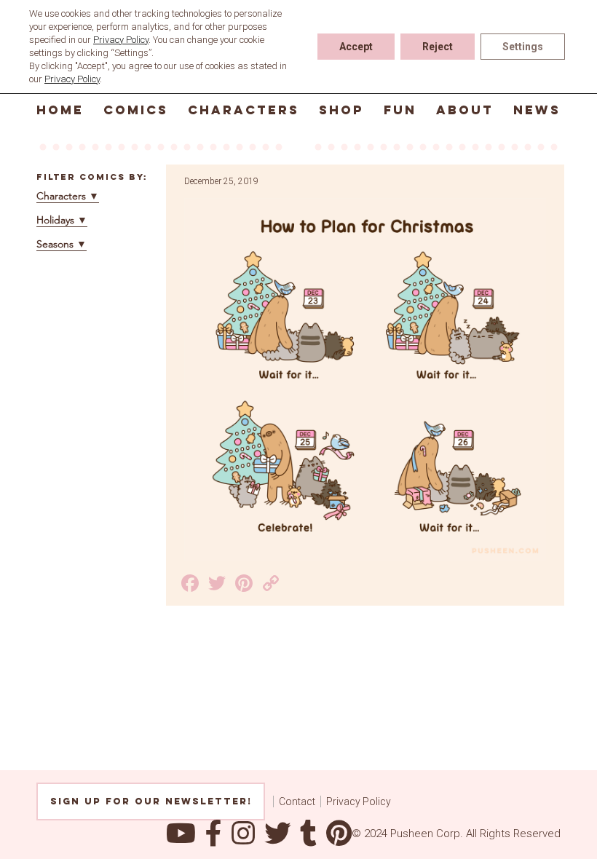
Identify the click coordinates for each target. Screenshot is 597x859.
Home (60, 110)
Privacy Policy (358, 801)
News (537, 110)
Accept (356, 46)
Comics (135, 110)
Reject (437, 46)
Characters (243, 110)
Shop (341, 110)
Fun (400, 110)
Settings (522, 46)
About (465, 110)
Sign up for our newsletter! (151, 801)
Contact (297, 801)
